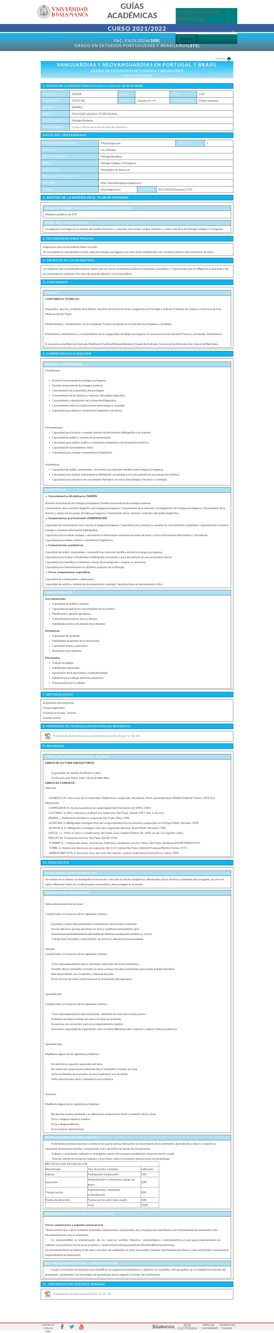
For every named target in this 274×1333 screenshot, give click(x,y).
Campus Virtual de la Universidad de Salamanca (99, 127)
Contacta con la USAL (48, 1326)
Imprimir (221, 58)
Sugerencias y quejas (226, 1326)
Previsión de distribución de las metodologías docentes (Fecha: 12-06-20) (96, 735)
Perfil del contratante (209, 1326)
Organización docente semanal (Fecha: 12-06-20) (82, 1293)
